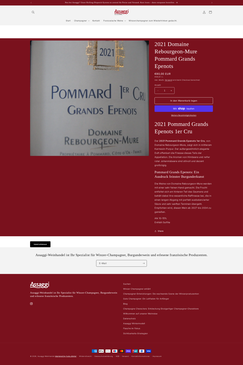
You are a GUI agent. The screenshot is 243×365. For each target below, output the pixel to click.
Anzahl (158, 85)
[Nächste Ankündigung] (212, 2)
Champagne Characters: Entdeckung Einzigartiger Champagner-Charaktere (161, 308)
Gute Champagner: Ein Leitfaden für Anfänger (146, 298)
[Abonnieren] (143, 263)
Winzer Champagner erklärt (137, 289)
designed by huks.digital (65, 356)
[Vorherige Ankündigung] (31, 2)
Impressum (157, 356)
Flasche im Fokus (131, 328)
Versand (168, 80)
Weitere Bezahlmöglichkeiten (183, 115)
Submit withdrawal (40, 244)
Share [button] (161, 231)
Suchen (127, 284)
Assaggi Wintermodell (134, 323)
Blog (125, 304)
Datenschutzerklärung (103, 356)
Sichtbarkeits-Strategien (135, 333)
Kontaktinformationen (140, 356)
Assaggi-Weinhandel (46, 356)
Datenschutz (129, 318)
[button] (33, 12)
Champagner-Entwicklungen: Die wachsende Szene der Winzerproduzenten (161, 294)
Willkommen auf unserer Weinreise (140, 313)
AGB (117, 356)
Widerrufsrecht (85, 356)
